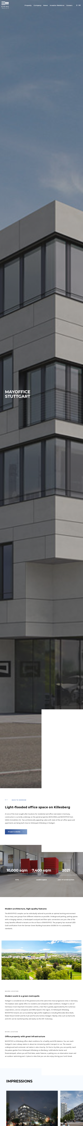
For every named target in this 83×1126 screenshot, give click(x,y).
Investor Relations (57, 5)
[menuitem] (78, 5)
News (45, 5)
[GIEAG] (5, 7)
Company (37, 5)
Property (28, 5)
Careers (69, 5)
